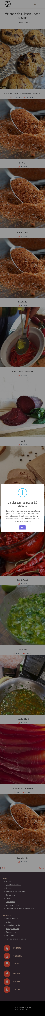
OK (22, 527)
